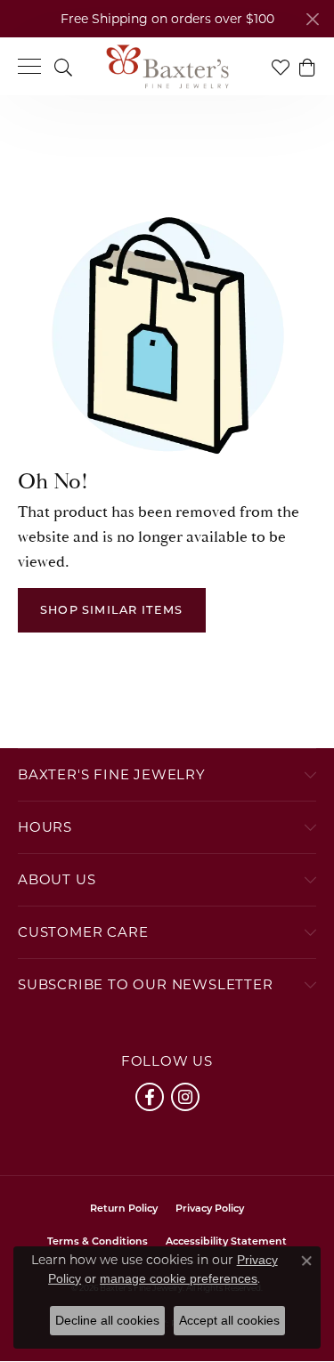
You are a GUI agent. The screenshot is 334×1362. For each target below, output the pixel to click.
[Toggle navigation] (29, 66)
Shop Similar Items (111, 611)
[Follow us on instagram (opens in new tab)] (185, 1097)
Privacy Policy (209, 1209)
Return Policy (124, 1209)
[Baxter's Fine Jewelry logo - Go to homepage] (167, 66)
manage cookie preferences (178, 1278)
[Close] (312, 19)
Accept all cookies (229, 1320)
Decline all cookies (107, 1320)
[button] (63, 66)
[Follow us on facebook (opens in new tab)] (149, 1097)
